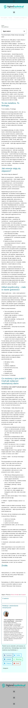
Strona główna (4, 17)
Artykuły (10, 17)
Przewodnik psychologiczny (20, 17)
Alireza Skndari (15, 594)
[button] (14, 1)
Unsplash (23, 594)
